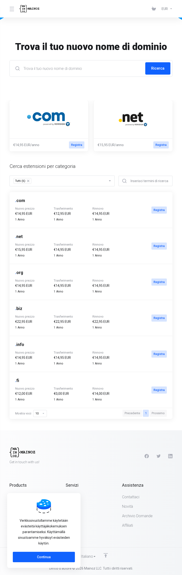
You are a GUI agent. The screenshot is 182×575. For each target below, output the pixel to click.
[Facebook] (147, 456)
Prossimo (158, 413)
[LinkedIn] (170, 456)
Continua (44, 557)
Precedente (132, 413)
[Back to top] (106, 555)
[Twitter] (158, 456)
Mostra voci (23, 413)
